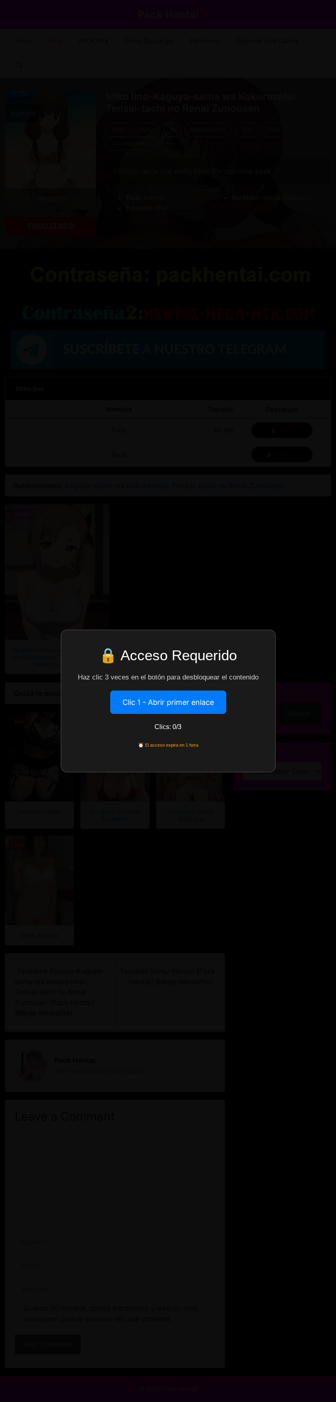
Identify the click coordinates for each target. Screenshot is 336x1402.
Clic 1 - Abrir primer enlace (168, 702)
